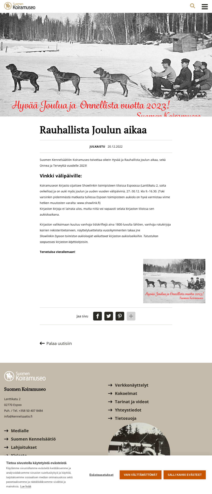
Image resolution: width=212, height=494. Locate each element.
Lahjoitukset (23, 447)
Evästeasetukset (101, 474)
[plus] (131, 316)
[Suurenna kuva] (174, 281)
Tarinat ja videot (131, 401)
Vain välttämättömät (140, 474)
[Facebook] (97, 316)
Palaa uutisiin (59, 343)
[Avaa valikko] (203, 6)
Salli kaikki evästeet (185, 474)
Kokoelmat (125, 393)
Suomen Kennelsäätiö (33, 439)
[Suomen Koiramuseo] (19, 6)
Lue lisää (25, 486)
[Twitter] (108, 316)
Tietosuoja (125, 418)
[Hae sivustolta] (193, 6)
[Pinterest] (120, 316)
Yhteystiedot (127, 410)
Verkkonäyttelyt (131, 385)
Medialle (19, 430)
